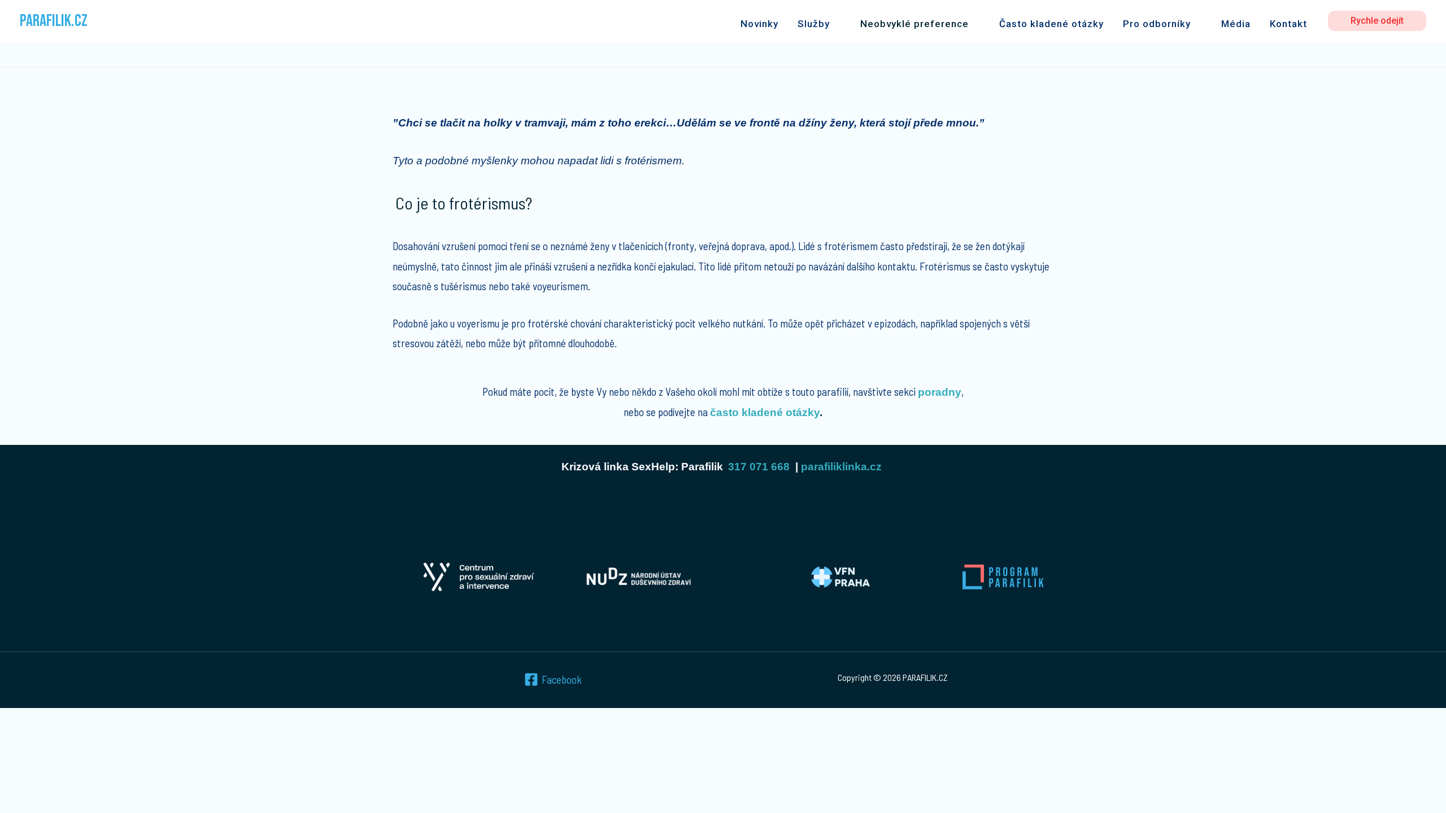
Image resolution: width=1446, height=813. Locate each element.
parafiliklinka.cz (841, 467)
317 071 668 (759, 467)
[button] (1377, 21)
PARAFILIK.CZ (54, 21)
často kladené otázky (765, 412)
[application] (835, 23)
